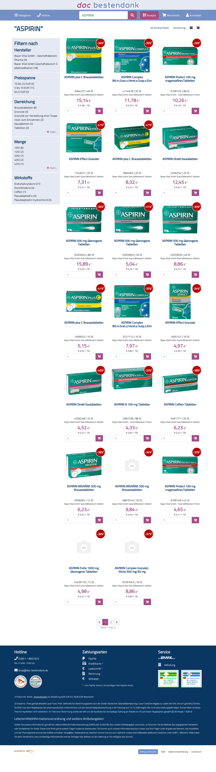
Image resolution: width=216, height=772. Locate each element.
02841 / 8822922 (26, 660)
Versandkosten (40, 697)
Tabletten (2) (21, 127)
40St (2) (18, 159)
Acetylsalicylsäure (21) (27, 183)
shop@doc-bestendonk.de (33, 670)
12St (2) (18, 151)
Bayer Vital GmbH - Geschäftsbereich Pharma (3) (35, 57)
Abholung (169, 664)
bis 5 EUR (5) (21, 91)
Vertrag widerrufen (148, 752)
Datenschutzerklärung (178, 752)
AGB (163, 752)
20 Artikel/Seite (159, 27)
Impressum (196, 752)
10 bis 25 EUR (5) (24, 83)
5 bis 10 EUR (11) (24, 87)
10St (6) (18, 147)
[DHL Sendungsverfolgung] (180, 658)
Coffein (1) (20, 191)
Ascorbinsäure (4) (24, 187)
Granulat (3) (21, 111)
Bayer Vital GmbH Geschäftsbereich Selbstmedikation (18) (35, 65)
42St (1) (18, 163)
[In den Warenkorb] (99, 111)
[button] (23, 15)
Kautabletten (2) (23, 123)
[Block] (191, 28)
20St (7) (18, 155)
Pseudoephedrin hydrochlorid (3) (32, 199)
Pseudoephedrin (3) (25, 195)
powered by (19, 751)
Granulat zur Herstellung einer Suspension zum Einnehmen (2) (35, 117)
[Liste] (198, 28)
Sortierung (179, 27)
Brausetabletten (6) (25, 107)
